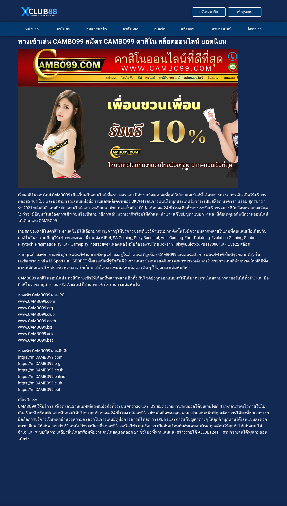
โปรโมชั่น (62, 29)
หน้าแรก (32, 29)
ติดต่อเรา (255, 29)
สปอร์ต (159, 29)
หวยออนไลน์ (222, 29)
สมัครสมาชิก (96, 29)
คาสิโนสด (130, 29)
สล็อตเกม (188, 29)
